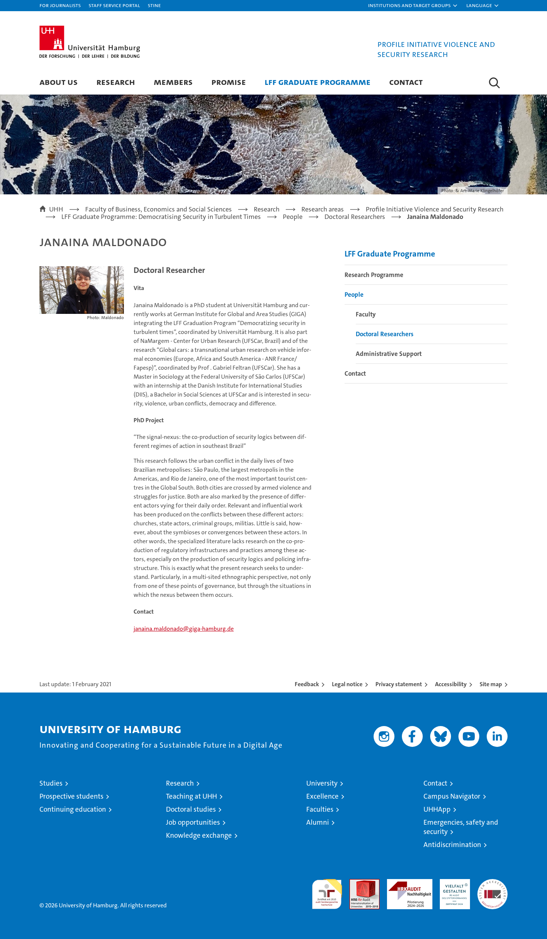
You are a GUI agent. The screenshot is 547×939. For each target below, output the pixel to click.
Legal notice (347, 684)
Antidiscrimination (452, 844)
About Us (58, 82)
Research (115, 82)
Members (173, 82)
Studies (51, 783)
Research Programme (374, 275)
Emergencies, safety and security (460, 827)
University (322, 783)
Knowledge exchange (199, 835)
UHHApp (437, 809)
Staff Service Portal (114, 5)
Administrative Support (389, 354)
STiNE (154, 5)
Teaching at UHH (191, 796)
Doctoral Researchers (384, 334)
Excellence (322, 796)
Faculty (366, 314)
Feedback (307, 684)
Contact (406, 82)
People (354, 294)
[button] (413, 5)
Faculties (319, 809)
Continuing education (72, 809)
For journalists (60, 5)
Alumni (317, 822)
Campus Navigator (451, 796)
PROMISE (228, 82)
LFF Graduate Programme (318, 82)
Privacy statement (398, 684)
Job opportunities (193, 822)
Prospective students (71, 796)
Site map (491, 684)
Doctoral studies (191, 809)
